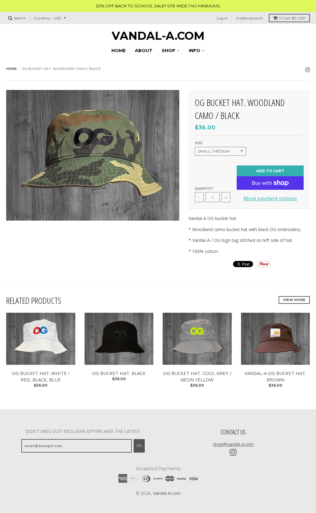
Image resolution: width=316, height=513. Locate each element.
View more (294, 300)
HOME (118, 50)
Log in (222, 18)
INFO (194, 50)
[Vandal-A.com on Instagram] (307, 69)
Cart (292, 18)
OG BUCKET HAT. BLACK (119, 373)
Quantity (204, 189)
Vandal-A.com (158, 35)
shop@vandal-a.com (233, 444)
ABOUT (143, 50)
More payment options (270, 198)
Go (139, 445)
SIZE (198, 143)
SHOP (168, 50)
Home (11, 69)
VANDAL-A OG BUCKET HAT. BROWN (275, 376)
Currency (42, 18)
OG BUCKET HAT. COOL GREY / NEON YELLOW (197, 376)
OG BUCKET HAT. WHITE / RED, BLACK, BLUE (41, 376)
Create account (249, 18)
